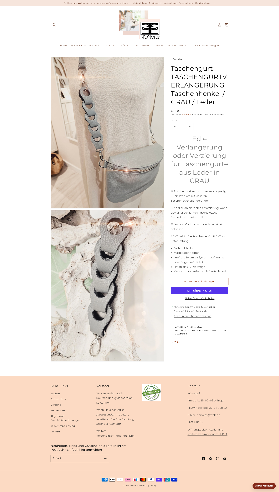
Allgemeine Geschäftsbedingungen (65, 418)
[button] (54, 24)
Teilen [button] (178, 342)
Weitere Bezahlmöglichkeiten (200, 298)
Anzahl (174, 120)
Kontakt (55, 431)
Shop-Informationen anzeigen (192, 316)
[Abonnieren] (105, 458)
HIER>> (132, 436)
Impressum (58, 410)
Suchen (55, 393)
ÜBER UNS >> (195, 422)
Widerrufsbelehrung (63, 426)
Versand (186, 114)
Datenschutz (58, 399)
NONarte (134, 485)
